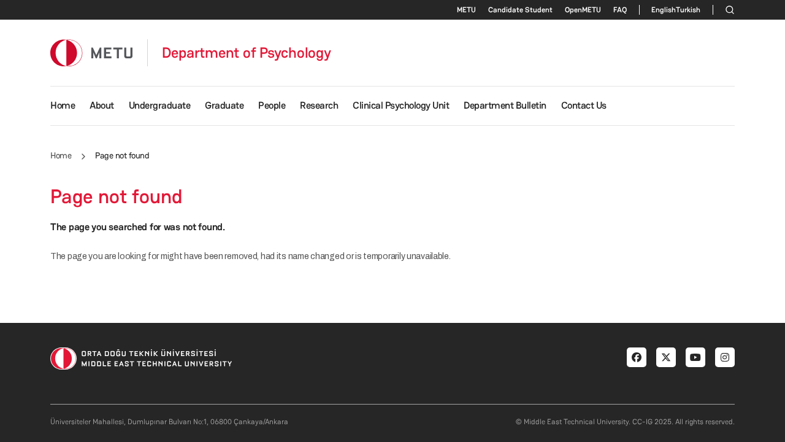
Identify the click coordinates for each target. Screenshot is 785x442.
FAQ (620, 10)
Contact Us (584, 105)
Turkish (688, 10)
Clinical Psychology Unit (401, 105)
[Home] (91, 52)
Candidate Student (520, 10)
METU (466, 10)
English (663, 10)
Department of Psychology (246, 52)
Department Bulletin (505, 105)
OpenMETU (583, 10)
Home (62, 105)
